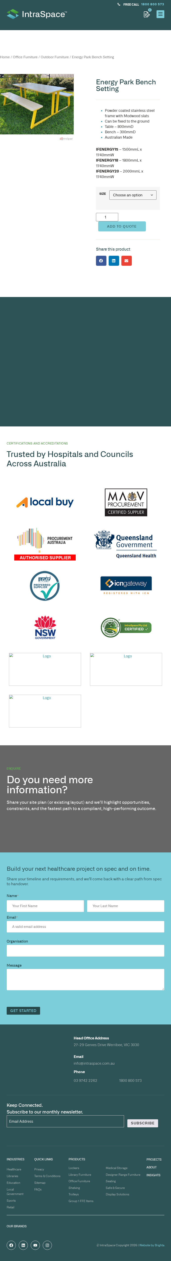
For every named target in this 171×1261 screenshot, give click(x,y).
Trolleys (74, 1194)
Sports (11, 1200)
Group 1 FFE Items (81, 1201)
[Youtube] (35, 1245)
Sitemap (39, 1182)
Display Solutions (117, 1194)
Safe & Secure (115, 1188)
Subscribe (143, 1123)
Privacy (39, 1169)
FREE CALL (131, 4)
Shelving (74, 1188)
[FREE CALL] (119, 4)
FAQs (38, 1189)
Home (5, 57)
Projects (154, 1159)
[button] (101, 261)
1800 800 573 (130, 1080)
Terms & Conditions (47, 1176)
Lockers (74, 1168)
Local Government (15, 1192)
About (152, 1167)
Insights (154, 1175)
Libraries (12, 1176)
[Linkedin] (23, 1245)
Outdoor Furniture (55, 57)
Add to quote (122, 226)
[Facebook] (11, 1245)
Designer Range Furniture (123, 1174)
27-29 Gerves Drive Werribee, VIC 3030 (106, 1045)
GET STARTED (23, 1010)
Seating (111, 1181)
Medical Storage (116, 1168)
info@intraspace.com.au (94, 1063)
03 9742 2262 (85, 1080)
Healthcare (14, 1169)
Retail (10, 1207)
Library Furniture (80, 1174)
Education (13, 1182)
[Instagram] (47, 1245)
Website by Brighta (151, 1245)
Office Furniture (25, 57)
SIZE (102, 193)
